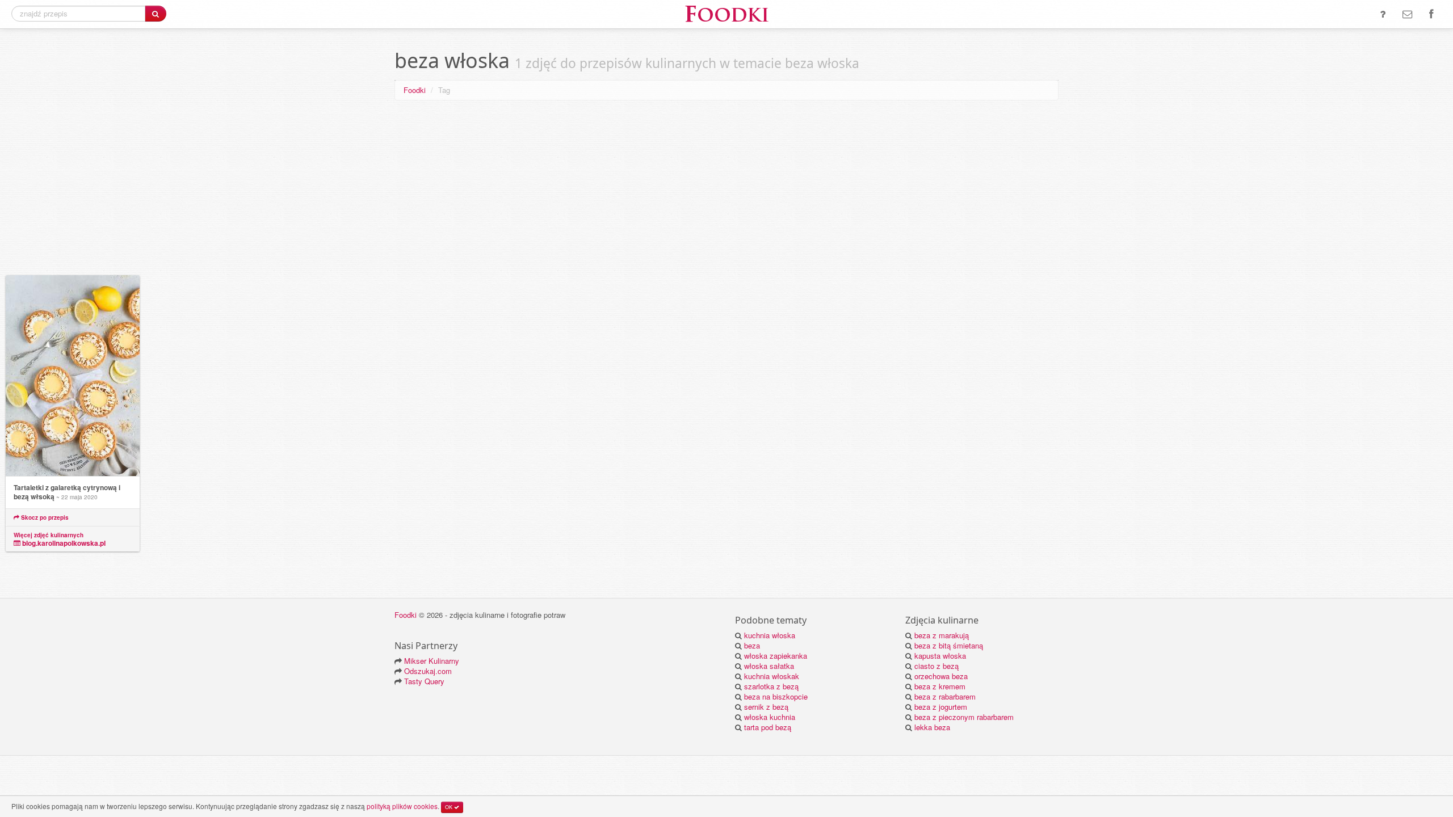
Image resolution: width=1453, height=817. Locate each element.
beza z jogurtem (940, 706)
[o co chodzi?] (1382, 14)
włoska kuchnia (769, 716)
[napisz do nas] (1407, 14)
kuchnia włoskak (771, 676)
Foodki (415, 90)
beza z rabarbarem (945, 696)
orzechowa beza (941, 676)
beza (752, 645)
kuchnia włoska (769, 635)
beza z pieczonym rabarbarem (964, 716)
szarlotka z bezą (771, 686)
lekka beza (932, 727)
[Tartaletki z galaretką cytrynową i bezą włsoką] (73, 376)
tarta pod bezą (767, 727)
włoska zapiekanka (775, 655)
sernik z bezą (766, 706)
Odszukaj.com (428, 671)
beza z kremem (939, 686)
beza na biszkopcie (776, 696)
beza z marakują (941, 635)
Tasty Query (424, 681)
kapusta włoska (940, 655)
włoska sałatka (769, 665)
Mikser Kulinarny (431, 660)
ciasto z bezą (936, 665)
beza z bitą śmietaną (948, 645)
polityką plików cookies (402, 806)
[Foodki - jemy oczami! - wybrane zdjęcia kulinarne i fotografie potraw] (726, 12)
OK (449, 807)
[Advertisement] (726, 190)
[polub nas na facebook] (1431, 14)
